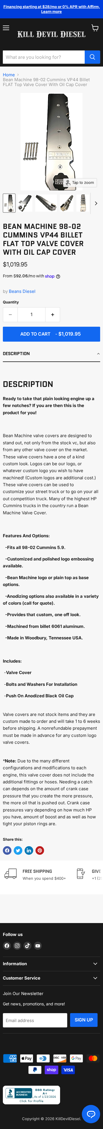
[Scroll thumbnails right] (95, 203)
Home (9, 74)
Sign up (84, 1020)
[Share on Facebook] (7, 850)
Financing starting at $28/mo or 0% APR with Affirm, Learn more (51, 9)
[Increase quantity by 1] (52, 314)
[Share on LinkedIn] (29, 850)
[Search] (92, 57)
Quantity (11, 302)
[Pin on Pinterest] (39, 850)
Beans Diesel (22, 291)
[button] (51, 354)
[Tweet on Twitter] (18, 850)
